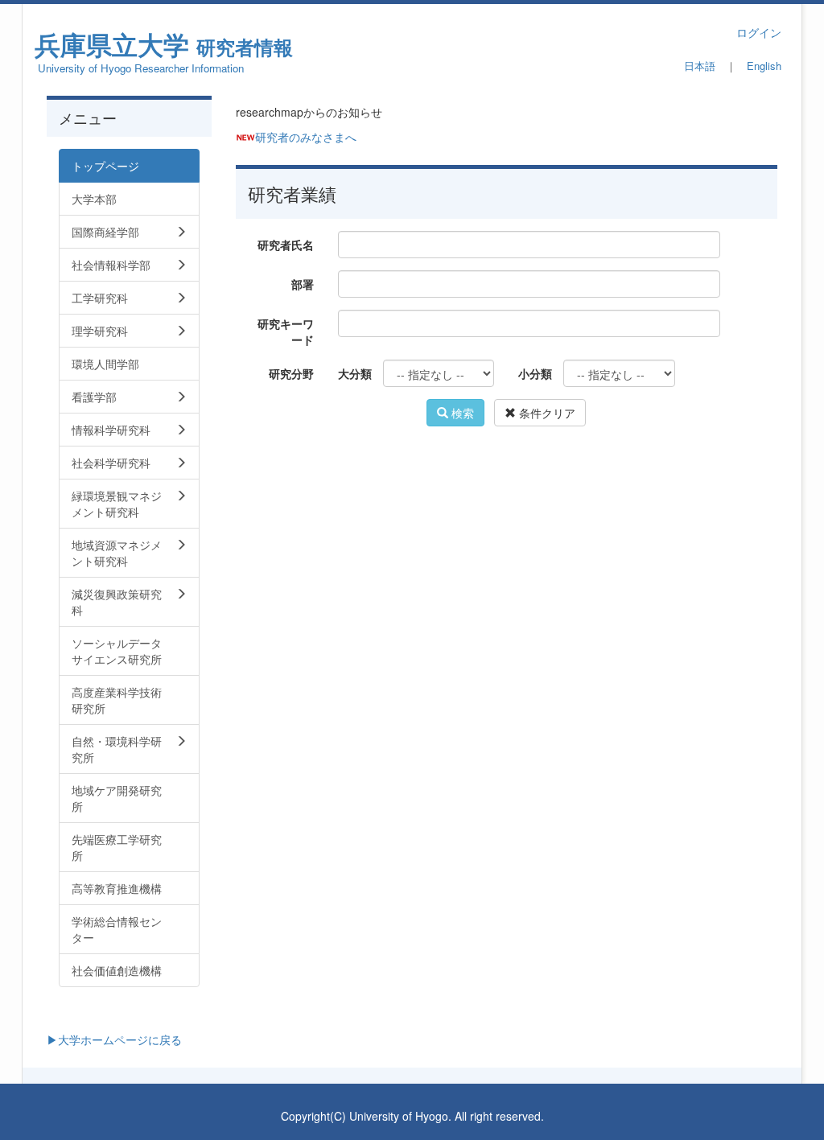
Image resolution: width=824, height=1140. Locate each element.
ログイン (758, 32)
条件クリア (545, 413)
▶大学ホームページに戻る (114, 1039)
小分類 (534, 373)
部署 (302, 284)
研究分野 (291, 373)
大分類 (354, 373)
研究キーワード (286, 331)
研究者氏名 (286, 245)
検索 (461, 413)
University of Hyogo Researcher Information (141, 68)
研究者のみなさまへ (305, 137)
